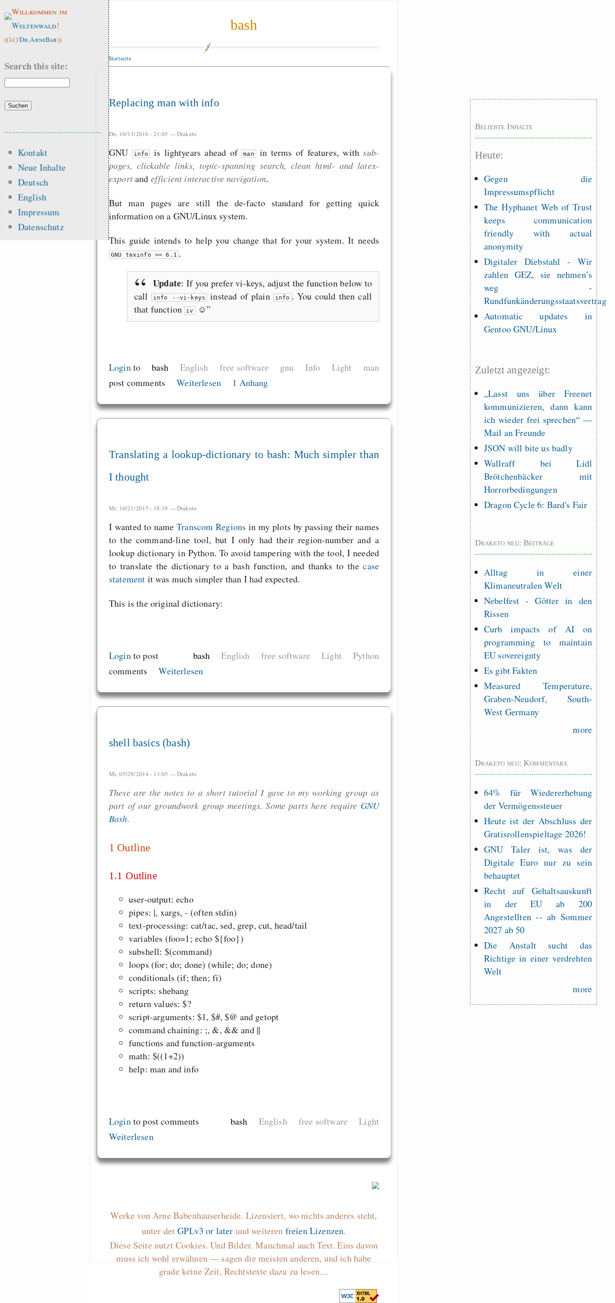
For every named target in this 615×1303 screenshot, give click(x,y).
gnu (287, 367)
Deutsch (33, 182)
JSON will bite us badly (528, 448)
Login (120, 367)
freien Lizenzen (314, 1231)
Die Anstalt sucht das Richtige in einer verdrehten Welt (538, 958)
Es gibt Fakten (510, 670)
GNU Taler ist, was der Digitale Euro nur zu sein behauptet (538, 862)
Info (313, 367)
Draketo (187, 134)
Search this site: (36, 66)
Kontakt (32, 152)
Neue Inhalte (42, 167)
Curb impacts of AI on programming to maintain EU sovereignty (538, 642)
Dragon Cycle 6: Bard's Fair (535, 505)
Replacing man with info (164, 103)
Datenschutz (41, 227)
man (371, 367)
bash (244, 25)
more (582, 729)
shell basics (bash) (149, 743)
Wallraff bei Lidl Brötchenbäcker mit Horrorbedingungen (538, 476)
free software (244, 367)
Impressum (38, 212)
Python (366, 655)
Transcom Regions (211, 527)
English (194, 367)
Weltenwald (34, 25)
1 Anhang (250, 383)
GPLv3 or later (205, 1231)
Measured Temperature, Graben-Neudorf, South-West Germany (538, 699)
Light (342, 367)
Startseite (120, 58)
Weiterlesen (198, 383)
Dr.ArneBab (38, 39)
